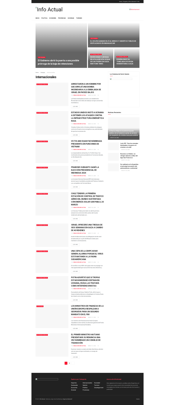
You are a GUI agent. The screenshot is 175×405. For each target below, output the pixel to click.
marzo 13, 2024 (92, 262)
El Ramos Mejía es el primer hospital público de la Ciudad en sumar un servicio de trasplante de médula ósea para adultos (123, 133)
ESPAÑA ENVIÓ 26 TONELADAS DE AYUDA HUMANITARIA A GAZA (124, 61)
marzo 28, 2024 (95, 67)
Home (37, 72)
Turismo (79, 18)
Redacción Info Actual (46, 67)
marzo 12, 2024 (92, 317)
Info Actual (42, 399)
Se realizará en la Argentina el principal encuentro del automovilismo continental (129, 166)
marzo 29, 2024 (95, 46)
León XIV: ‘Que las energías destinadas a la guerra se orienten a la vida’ (129, 145)
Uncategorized (98, 387)
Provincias (62, 18)
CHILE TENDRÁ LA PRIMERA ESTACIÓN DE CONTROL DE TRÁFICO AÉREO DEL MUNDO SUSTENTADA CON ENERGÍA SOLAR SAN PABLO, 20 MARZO (87, 199)
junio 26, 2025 (58, 67)
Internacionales (96, 54)
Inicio (37, 18)
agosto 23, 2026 (114, 137)
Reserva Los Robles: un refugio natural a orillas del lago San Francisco (129, 156)
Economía (52, 18)
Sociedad (71, 18)
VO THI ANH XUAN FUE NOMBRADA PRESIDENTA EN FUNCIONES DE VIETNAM (86, 144)
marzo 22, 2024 (92, 95)
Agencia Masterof (67, 399)
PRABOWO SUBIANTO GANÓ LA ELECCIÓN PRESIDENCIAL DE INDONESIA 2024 (85, 170)
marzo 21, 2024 (92, 149)
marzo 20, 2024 (92, 207)
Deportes (74, 383)
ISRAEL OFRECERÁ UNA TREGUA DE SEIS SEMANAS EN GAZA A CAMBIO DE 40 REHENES (87, 228)
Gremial (73, 390)
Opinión (85, 385)
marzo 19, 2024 (92, 233)
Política (44, 18)
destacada (41, 57)
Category (42, 72)
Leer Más (75, 106)
